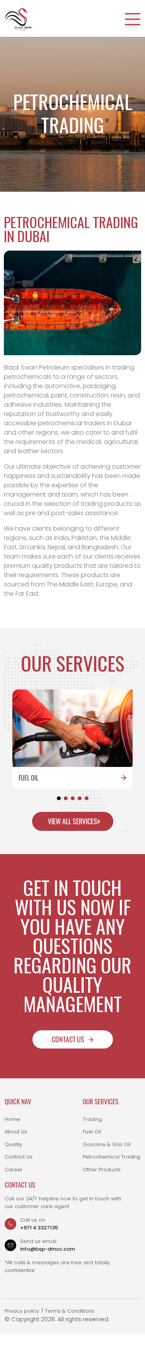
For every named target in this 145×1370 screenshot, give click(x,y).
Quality (13, 1144)
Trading (92, 1119)
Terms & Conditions (69, 1311)
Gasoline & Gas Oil (107, 1144)
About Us (16, 1131)
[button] (59, 798)
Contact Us (68, 1039)
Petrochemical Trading (111, 1156)
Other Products (102, 1169)
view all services (72, 821)
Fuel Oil (92, 1131)
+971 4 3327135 (39, 1227)
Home (12, 1119)
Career (14, 1169)
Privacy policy (22, 1311)
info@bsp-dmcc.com (47, 1249)
